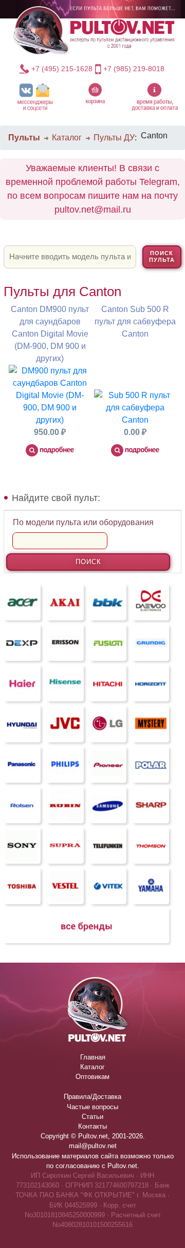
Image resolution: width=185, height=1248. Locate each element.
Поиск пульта (162, 256)
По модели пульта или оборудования (83, 522)
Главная (92, 1057)
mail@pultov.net (93, 1146)
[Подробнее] (50, 450)
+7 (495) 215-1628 (61, 69)
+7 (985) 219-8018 (133, 69)
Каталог (67, 137)
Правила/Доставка (92, 1096)
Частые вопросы (92, 1107)
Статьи (92, 1116)
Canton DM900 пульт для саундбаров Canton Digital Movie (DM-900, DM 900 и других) (50, 334)
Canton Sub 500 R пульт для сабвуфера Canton (135, 321)
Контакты (92, 1126)
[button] (35, 96)
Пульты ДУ (114, 137)
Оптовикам (92, 1076)
